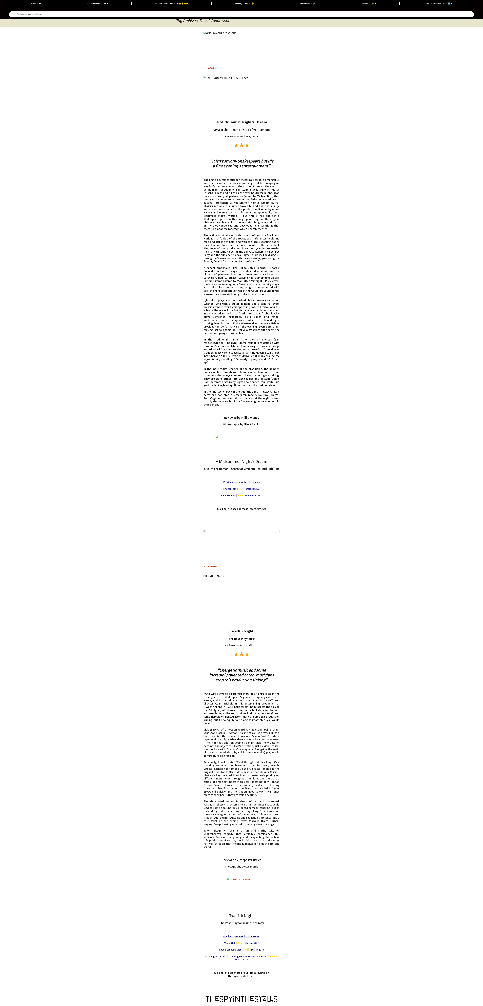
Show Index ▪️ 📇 (308, 3)
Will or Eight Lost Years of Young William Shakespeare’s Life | (241, 958)
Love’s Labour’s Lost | (241, 949)
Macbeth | (241, 943)
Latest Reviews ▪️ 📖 (96, 3)
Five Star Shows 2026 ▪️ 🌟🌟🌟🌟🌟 (171, 3)
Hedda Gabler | (241, 495)
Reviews (213, 68)
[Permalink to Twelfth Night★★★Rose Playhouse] (205, 567)
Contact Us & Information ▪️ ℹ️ (436, 3)
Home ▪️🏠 (36, 3)
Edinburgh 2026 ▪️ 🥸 (244, 3)
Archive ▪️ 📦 (368, 3)
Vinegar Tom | (242, 488)
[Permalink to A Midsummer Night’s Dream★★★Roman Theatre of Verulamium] (205, 68)
